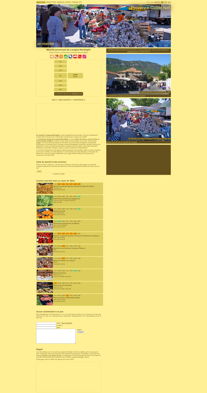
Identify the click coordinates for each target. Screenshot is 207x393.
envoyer (80, 332)
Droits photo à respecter (44, 11)
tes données (67, 323)
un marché (45, 44)
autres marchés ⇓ (65, 100)
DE (166, 2)
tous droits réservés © (118, 90)
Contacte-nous (132, 51)
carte (38, 142)
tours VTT (77, 2)
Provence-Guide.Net (150, 7)
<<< (148, 2)
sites (68, 2)
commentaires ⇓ (79, 100)
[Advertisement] (68, 119)
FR (162, 2)
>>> (152, 2)
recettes (51, 2)
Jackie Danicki (133, 90)
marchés (41, 2)
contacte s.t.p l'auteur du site (51, 355)
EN (169, 2)
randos (61, 2)
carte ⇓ (54, 100)
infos (157, 2)
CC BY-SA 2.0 (136, 136)
